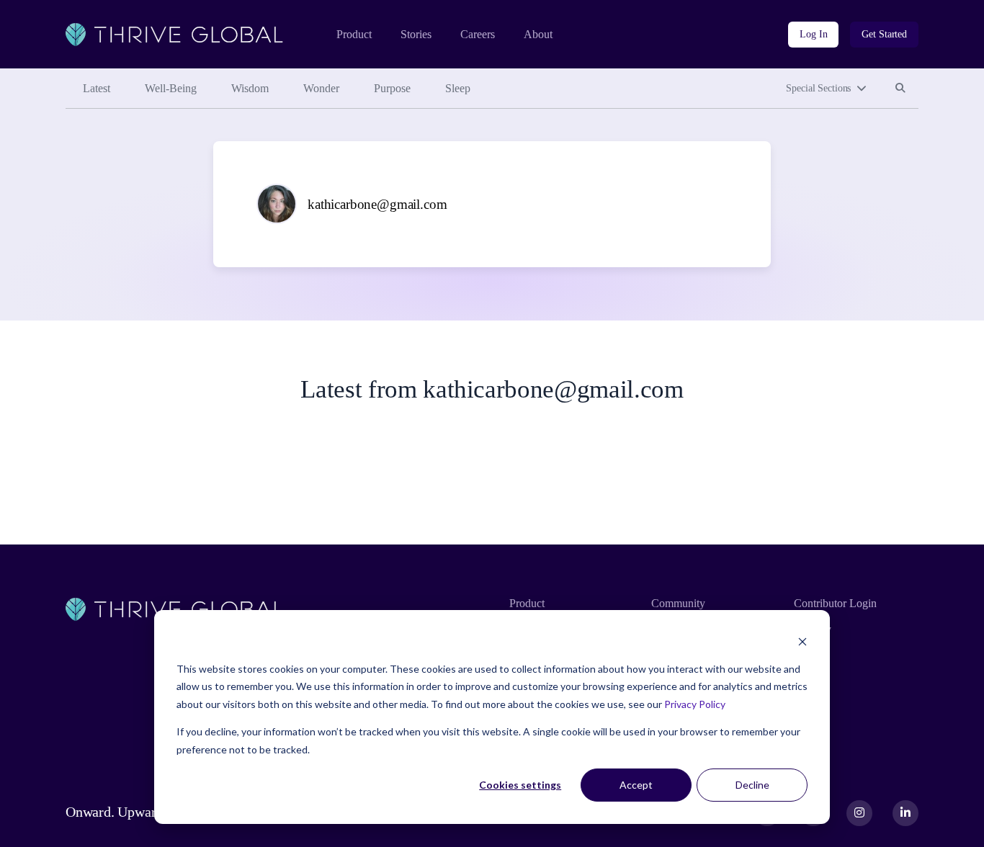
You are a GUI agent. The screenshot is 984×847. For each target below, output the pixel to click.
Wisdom (250, 88)
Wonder (321, 88)
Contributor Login (835, 603)
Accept (636, 785)
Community (678, 603)
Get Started (884, 34)
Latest (96, 88)
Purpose (392, 88)
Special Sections (818, 88)
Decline (752, 785)
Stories (416, 34)
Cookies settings (520, 785)
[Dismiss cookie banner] (802, 641)
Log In (813, 34)
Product (354, 34)
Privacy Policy (694, 704)
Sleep (457, 88)
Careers (477, 34)
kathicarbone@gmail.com (377, 204)
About (538, 34)
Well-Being (171, 88)
